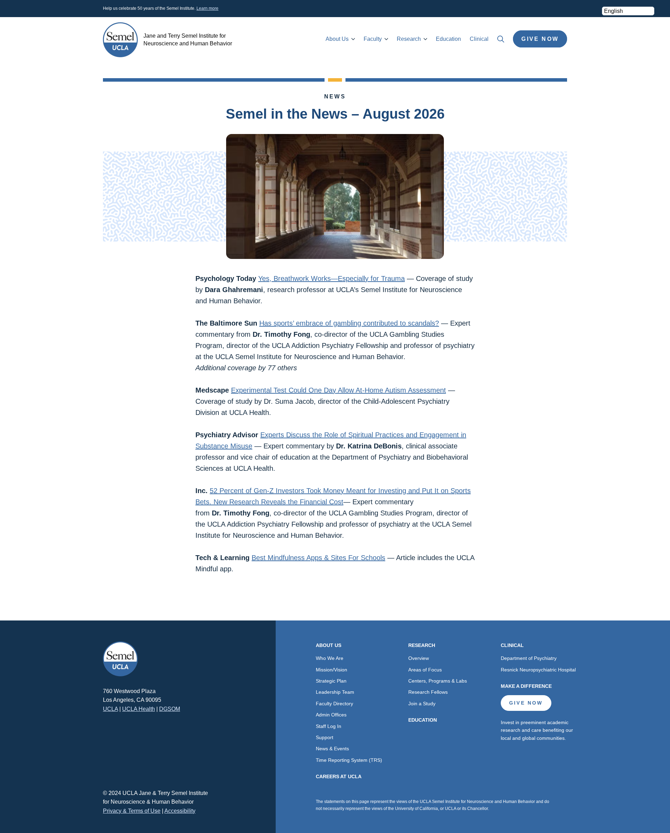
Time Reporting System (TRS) (349, 760)
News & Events (332, 748)
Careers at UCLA (339, 776)
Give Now (540, 39)
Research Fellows (428, 692)
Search (500, 39)
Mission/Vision (331, 669)
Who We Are (329, 658)
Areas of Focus (425, 669)
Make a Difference (526, 686)
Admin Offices (331, 714)
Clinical (479, 39)
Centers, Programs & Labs (437, 681)
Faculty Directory (334, 703)
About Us (337, 39)
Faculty (373, 39)
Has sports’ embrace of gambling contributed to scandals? (349, 323)
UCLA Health (138, 709)
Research (409, 39)
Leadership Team (335, 692)
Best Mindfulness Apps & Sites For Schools (318, 557)
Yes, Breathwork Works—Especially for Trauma (331, 278)
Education (448, 39)
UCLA (110, 709)
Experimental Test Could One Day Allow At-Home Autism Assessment (338, 390)
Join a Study (422, 703)
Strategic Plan (331, 681)
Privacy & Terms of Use (132, 811)
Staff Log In (328, 726)
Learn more (207, 8)
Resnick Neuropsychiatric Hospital (538, 669)
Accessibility (179, 811)
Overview (418, 658)
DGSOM (169, 709)
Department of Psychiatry (529, 658)
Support (324, 737)
